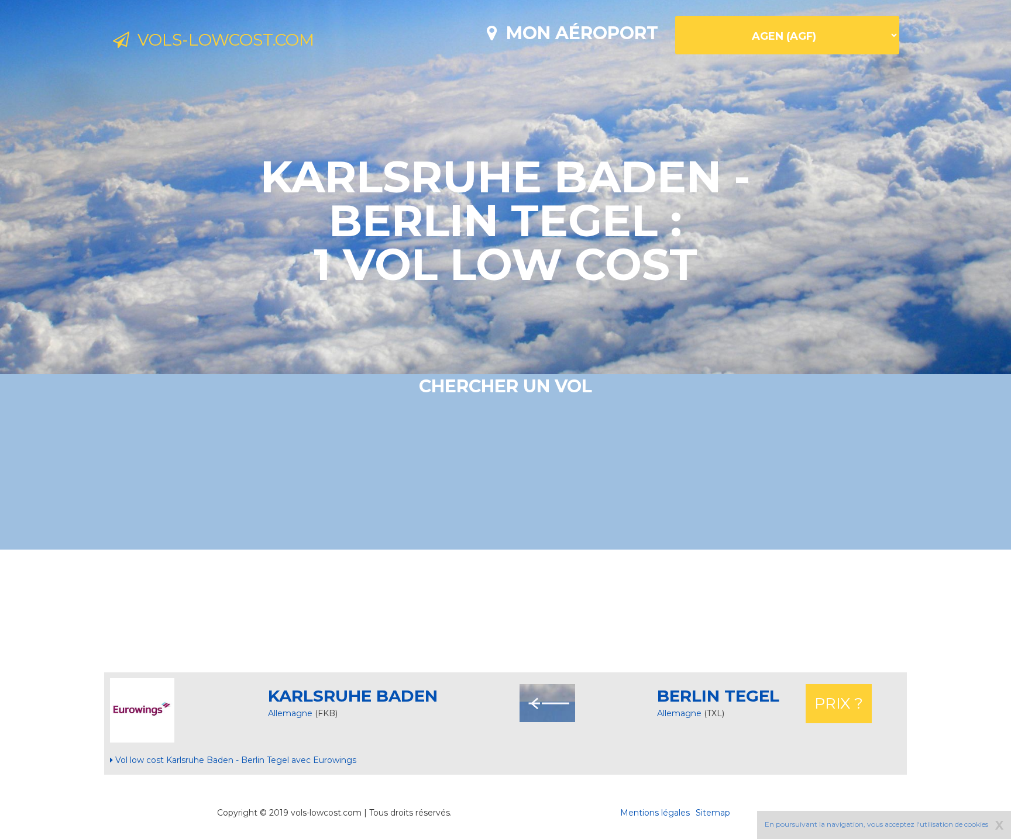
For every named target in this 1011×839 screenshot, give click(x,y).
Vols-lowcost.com (221, 40)
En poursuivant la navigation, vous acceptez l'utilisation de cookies (876, 824)
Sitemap (713, 812)
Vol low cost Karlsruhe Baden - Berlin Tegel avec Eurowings (234, 760)
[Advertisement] (505, 611)
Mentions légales (655, 812)
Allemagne (290, 713)
